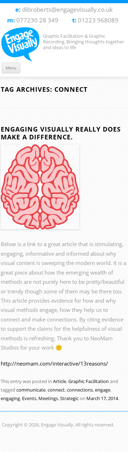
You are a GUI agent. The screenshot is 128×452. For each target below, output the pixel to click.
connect (56, 390)
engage (102, 390)
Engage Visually (22, 44)
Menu (11, 67)
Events (29, 398)
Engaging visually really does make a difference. (61, 133)
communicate (31, 390)
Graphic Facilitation (88, 381)
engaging (10, 398)
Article (59, 381)
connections (80, 390)
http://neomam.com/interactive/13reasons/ (54, 363)
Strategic (69, 398)
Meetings (48, 398)
